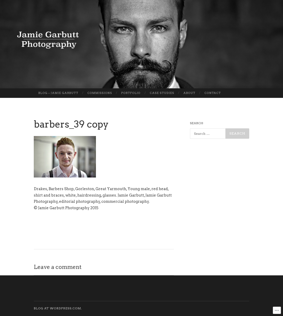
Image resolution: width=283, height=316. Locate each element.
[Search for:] (219, 133)
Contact (212, 93)
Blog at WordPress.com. (58, 308)
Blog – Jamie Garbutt (58, 93)
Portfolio (130, 93)
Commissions (99, 93)
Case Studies (162, 93)
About (189, 93)
